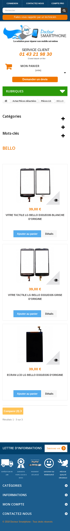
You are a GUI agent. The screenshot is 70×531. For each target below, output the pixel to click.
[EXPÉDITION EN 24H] (7, 463)
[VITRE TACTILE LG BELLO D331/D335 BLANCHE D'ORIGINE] (35, 184)
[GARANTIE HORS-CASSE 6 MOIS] (21, 463)
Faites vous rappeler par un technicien (35, 17)
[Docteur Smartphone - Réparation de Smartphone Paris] (35, 34)
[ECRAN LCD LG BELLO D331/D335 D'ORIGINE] (35, 344)
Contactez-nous (35, 3)
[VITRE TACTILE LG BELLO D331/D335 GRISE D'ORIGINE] (35, 264)
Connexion (12, 3)
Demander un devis (35, 79)
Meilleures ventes (18, 124)
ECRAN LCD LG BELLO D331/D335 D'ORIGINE (35, 374)
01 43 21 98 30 (35, 54)
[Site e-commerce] (6, 101)
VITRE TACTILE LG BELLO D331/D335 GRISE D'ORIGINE (35, 297)
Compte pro (57, 3)
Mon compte (13, 504)
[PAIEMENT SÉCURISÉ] (35, 463)
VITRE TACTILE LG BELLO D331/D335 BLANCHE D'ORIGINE (35, 217)
